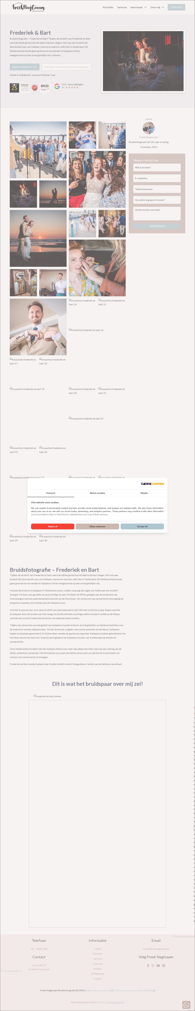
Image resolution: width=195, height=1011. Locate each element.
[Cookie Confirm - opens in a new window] (152, 484)
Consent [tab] (50, 493)
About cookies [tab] (97, 493)
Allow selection (98, 526)
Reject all (53, 526)
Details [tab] (144, 493)
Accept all (142, 526)
